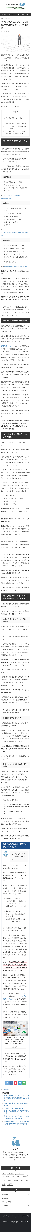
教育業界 (16, 1180)
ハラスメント (19, 1173)
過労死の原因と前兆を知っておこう (16, 119)
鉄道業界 (10, 1184)
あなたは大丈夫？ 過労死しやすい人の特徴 (16, 127)
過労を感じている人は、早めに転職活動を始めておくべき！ (16, 132)
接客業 (9, 1180)
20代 (3, 1173)
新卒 (22, 1180)
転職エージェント (8, 14)
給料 (3, 1184)
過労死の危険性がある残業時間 (16, 123)
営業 (3, 1180)
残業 (27, 1180)
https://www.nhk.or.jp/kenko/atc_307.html (15, 266)
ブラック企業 (5, 1176)
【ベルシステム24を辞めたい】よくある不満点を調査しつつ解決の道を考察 (16, 1111)
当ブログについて (24, 14)
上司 (13, 1176)
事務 (18, 1176)
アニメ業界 (10, 1173)
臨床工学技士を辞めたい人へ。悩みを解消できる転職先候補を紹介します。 (16, 1098)
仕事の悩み (6, 1089)
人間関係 (24, 1176)
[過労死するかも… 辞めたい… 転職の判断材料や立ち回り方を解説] (20, 1083)
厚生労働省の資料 (7, 346)
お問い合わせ (6, 1216)
